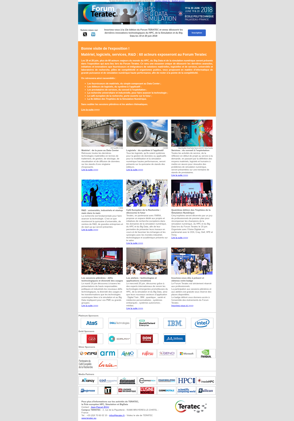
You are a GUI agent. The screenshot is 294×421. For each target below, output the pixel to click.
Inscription (197, 33)
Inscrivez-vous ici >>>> (182, 305)
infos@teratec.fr (117, 415)
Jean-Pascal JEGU (100, 407)
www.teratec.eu (88, 418)
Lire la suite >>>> (89, 169)
